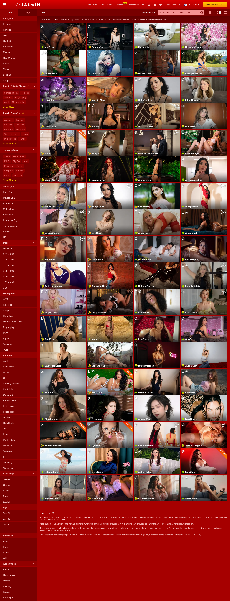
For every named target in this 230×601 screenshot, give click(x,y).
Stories (6, 231)
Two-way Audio (10, 226)
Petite (6, 569)
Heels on (20, 129)
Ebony (6, 547)
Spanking (7, 462)
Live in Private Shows (14, 86)
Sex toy (8, 97)
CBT (5, 378)
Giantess (7, 417)
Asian (7, 156)
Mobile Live (8, 209)
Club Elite (143, 4)
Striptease (8, 344)
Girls (9, 12)
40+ (5, 530)
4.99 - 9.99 (8, 282)
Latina (6, 552)
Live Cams (92, 4)
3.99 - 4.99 (8, 276)
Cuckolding (8, 389)
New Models (106, 4)
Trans (6, 69)
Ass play (8, 120)
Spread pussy (11, 93)
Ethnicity (8, 535)
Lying (25, 134)
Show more (8, 107)
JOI (5, 428)
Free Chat (8, 192)
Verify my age (157, 387)
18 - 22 (6, 513)
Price (5, 243)
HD (4, 237)
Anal (6, 102)
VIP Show (8, 214)
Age (5, 507)
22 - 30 (6, 518)
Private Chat (9, 197)
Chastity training (11, 383)
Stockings (8, 597)
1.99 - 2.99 (8, 265)
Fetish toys (8, 406)
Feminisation (9, 400)
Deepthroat (8, 316)
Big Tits (16, 161)
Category (8, 18)
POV (5, 333)
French (6, 496)
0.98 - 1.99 (8, 259)
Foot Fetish (8, 411)
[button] (215, 12)
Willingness (9, 293)
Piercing (7, 586)
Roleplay (7, 445)
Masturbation (18, 102)
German (18, 175)
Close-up (19, 124)
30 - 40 (6, 524)
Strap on (8, 170)
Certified (7, 29)
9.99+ (6, 288)
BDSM (6, 372)
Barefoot (8, 129)
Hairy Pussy (19, 156)
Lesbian (7, 75)
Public (7, 175)
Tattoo (22, 139)
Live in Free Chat (12, 113)
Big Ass (19, 170)
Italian (6, 490)
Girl (5, 35)
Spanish (7, 479)
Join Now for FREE (215, 4)
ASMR (6, 299)
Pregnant (8, 166)
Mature (6, 52)
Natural (6, 580)
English (6, 502)
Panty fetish (9, 440)
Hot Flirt (7, 41)
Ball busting (9, 366)
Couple (6, 80)
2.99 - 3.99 (8, 271)
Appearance (9, 564)
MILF (6, 161)
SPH (5, 457)
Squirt (20, 166)
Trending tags (10, 150)
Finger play (20, 97)
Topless (25, 93)
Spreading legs (11, 134)
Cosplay (7, 310)
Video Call (8, 203)
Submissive (8, 468)
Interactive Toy (10, 220)
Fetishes (7, 355)
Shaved (7, 592)
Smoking (7, 451)
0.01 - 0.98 (8, 254)
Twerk (6, 350)
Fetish (6, 63)
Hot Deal (7, 248)
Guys (27, 12)
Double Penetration (12, 321)
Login (196, 4)
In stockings (10, 139)
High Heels (8, 423)
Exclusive (7, 24)
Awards (119, 4)
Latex (6, 434)
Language (8, 473)
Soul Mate (8, 46)
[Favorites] (160, 4)
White (6, 558)
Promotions (133, 4)
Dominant (8, 395)
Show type (8, 186)
